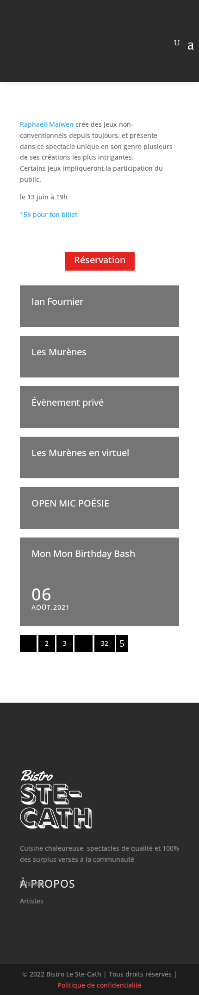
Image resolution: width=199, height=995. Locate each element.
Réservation (99, 259)
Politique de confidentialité (99, 985)
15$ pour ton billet (48, 214)
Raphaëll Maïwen (47, 124)
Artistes (32, 900)
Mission (32, 883)
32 (104, 643)
